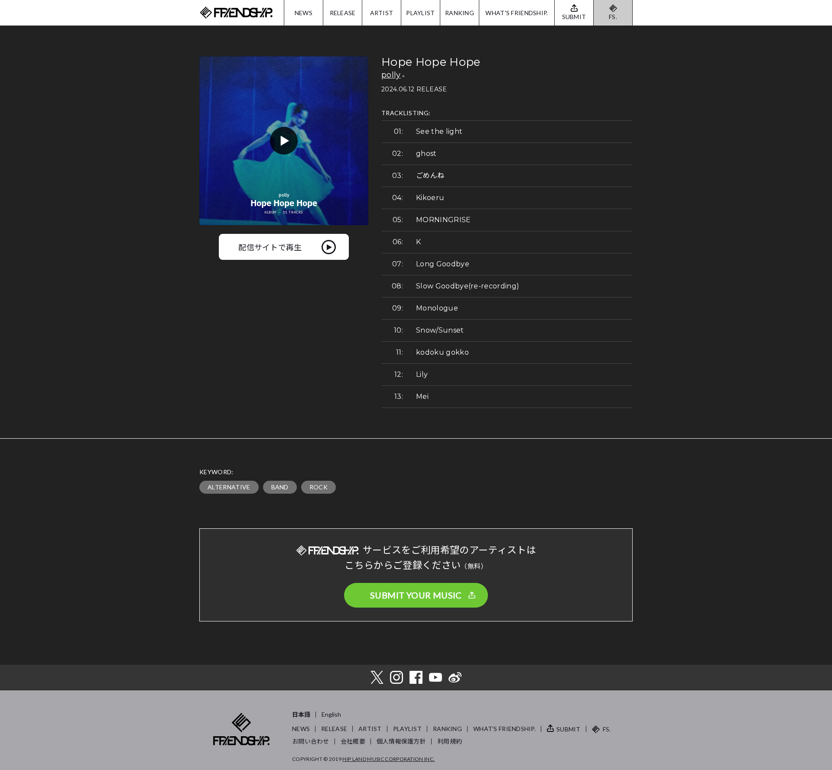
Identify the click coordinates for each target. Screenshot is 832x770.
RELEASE (343, 12)
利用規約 (449, 741)
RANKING (459, 12)
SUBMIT (568, 729)
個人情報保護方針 (401, 741)
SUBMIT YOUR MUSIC (416, 595)
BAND (280, 487)
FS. (613, 16)
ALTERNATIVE (229, 487)
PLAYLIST (420, 12)
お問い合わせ (310, 741)
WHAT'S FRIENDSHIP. (516, 12)
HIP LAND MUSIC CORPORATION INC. (388, 759)
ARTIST (381, 12)
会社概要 (353, 741)
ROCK (318, 487)
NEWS (303, 12)
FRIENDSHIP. (236, 12)
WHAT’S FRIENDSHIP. (504, 728)
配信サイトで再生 (270, 246)
